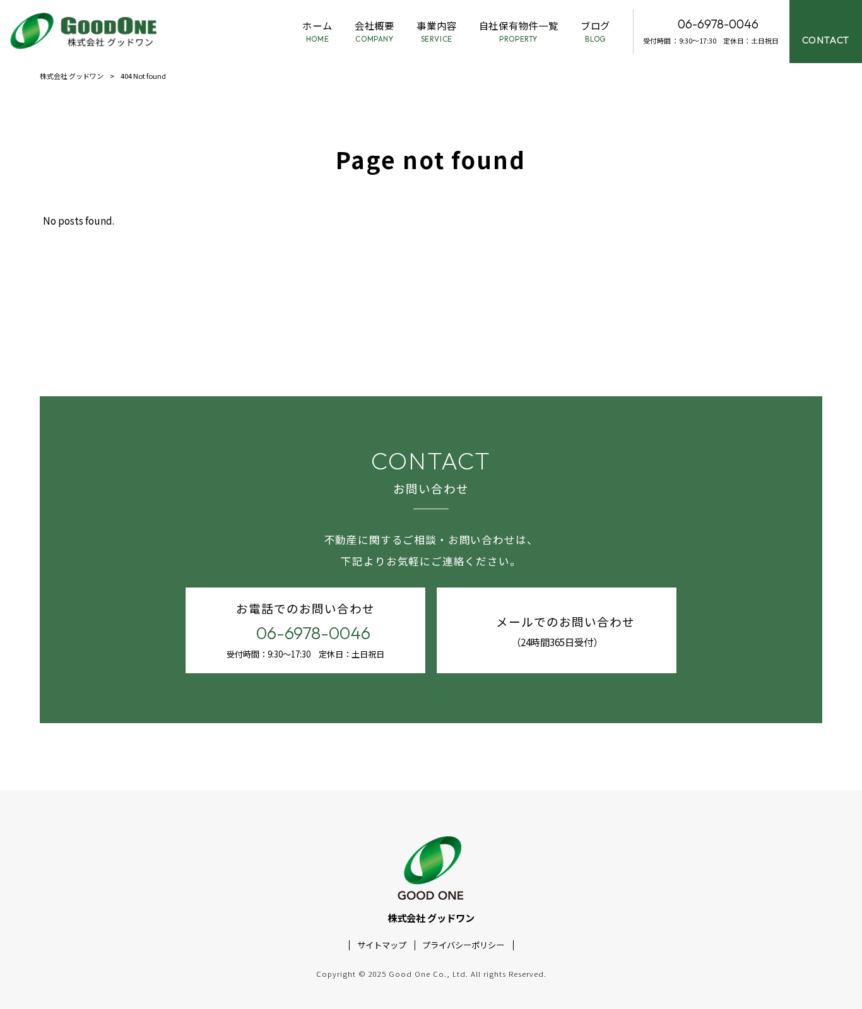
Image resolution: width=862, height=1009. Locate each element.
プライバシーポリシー (463, 945)
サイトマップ (381, 945)
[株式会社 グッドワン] (85, 31)
